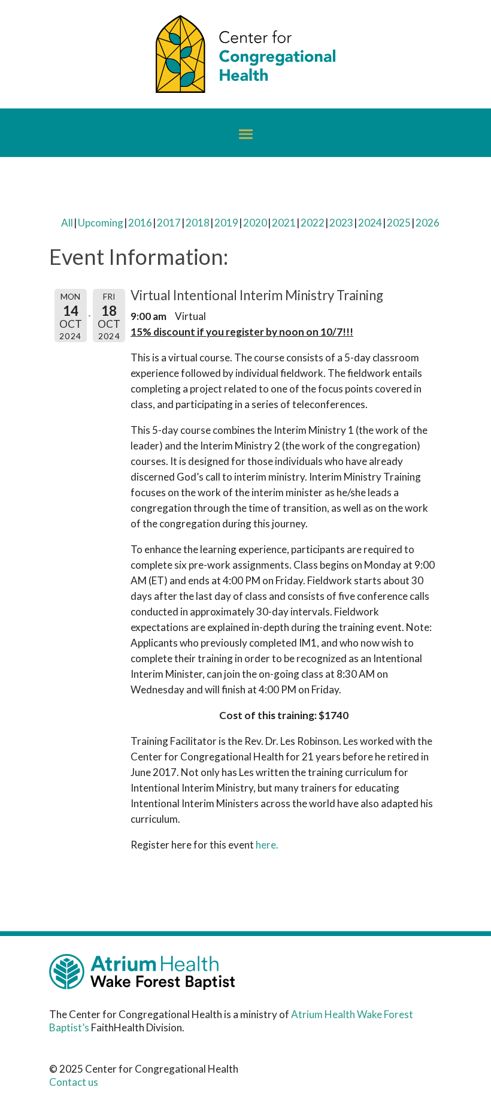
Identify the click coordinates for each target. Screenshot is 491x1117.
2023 (341, 222)
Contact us (73, 1082)
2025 (399, 222)
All (67, 222)
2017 (169, 222)
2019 (226, 222)
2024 (370, 222)
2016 (140, 222)
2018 (198, 222)
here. (268, 844)
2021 (284, 222)
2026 (428, 222)
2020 (255, 222)
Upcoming (100, 222)
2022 (313, 222)
